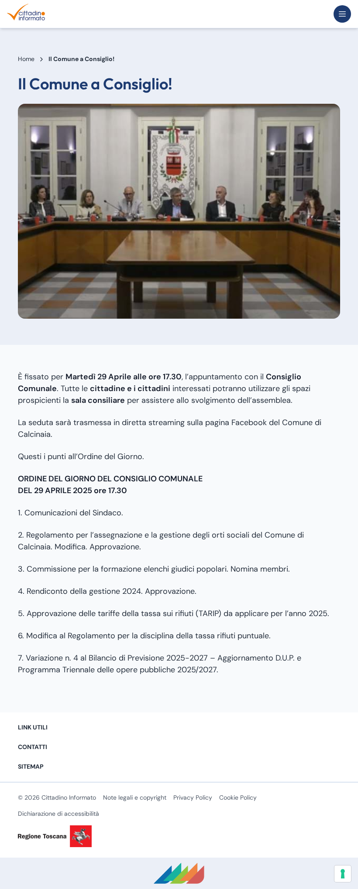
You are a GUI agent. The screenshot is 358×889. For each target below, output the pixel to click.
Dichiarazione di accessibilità (58, 813)
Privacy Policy (192, 797)
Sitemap (31, 766)
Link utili (33, 727)
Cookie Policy (238, 797)
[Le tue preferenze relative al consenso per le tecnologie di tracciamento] (342, 873)
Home (26, 59)
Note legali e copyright (134, 797)
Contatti (32, 747)
